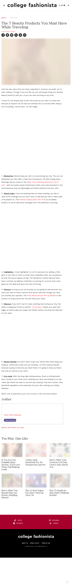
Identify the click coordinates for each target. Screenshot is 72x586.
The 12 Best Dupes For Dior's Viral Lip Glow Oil (34, 493)
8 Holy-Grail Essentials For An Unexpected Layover (35, 462)
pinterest (19, 523)
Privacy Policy (34, 543)
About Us (25, 543)
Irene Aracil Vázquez (9, 31)
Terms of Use (45, 543)
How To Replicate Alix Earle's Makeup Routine (59, 493)
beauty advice (12, 427)
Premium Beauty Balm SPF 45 (31, 200)
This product (37, 307)
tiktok (19, 520)
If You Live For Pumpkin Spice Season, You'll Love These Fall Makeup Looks (10, 464)
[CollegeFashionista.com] (32, 5)
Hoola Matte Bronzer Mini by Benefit (42, 295)
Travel (22, 427)
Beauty (3, 17)
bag (6, 427)
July (18, 427)
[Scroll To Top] (67, 581)
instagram (55, 520)
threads (55, 523)
